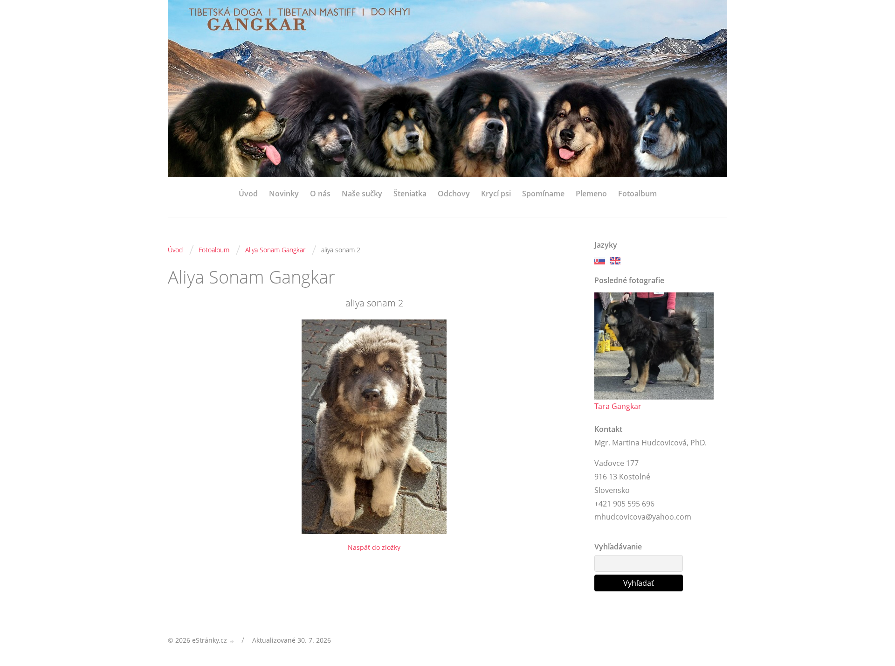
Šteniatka (410, 193)
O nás (320, 193)
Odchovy (454, 193)
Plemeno (591, 193)
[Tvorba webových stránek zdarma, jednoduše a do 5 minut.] (232, 641)
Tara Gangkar (617, 406)
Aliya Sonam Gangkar (275, 249)
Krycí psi (496, 193)
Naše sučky (362, 193)
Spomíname (543, 193)
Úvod (248, 193)
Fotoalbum (637, 193)
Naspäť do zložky (374, 547)
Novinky (284, 193)
